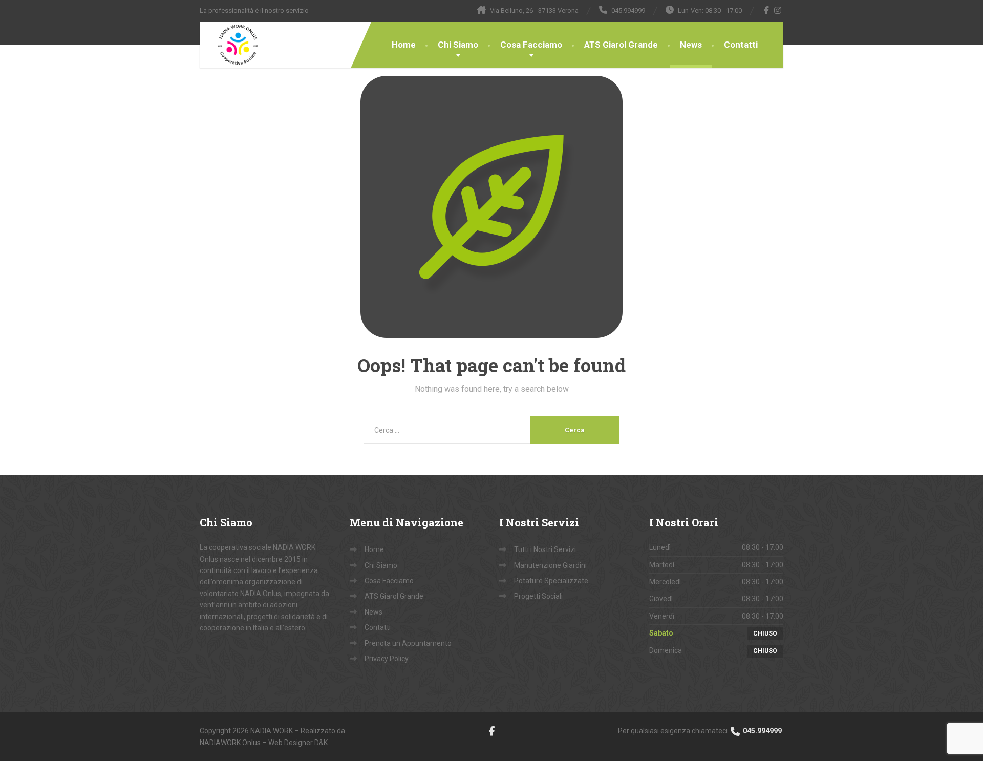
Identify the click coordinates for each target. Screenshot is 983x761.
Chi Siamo (458, 44)
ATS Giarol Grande (621, 44)
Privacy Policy (387, 658)
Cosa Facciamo (531, 44)
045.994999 (761, 731)
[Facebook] (766, 10)
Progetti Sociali (538, 596)
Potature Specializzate (551, 581)
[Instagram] (778, 10)
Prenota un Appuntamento (408, 643)
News (691, 44)
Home (404, 44)
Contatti (741, 44)
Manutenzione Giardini (550, 565)
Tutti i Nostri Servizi (545, 549)
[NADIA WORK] (230, 45)
